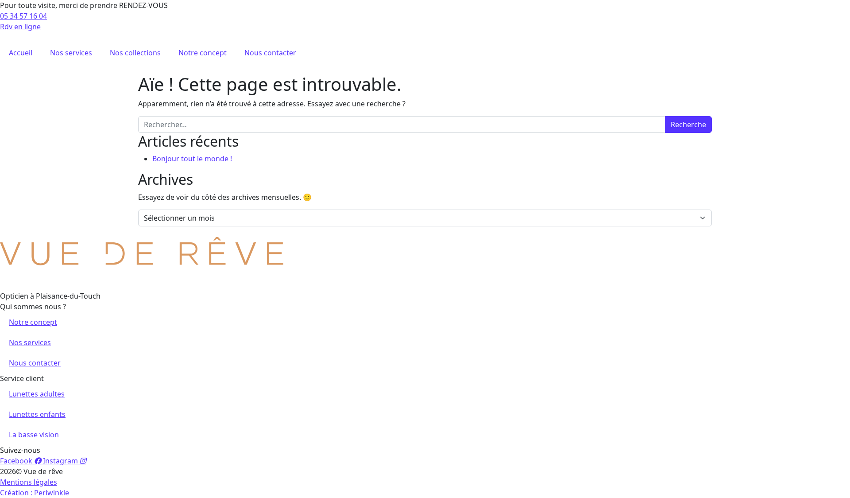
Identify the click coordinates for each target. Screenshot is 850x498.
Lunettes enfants (37, 414)
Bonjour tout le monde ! (192, 158)
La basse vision (34, 435)
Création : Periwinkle (34, 493)
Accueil (20, 53)
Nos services (71, 53)
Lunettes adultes (37, 394)
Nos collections (135, 53)
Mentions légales (28, 482)
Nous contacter (270, 53)
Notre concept (202, 53)
